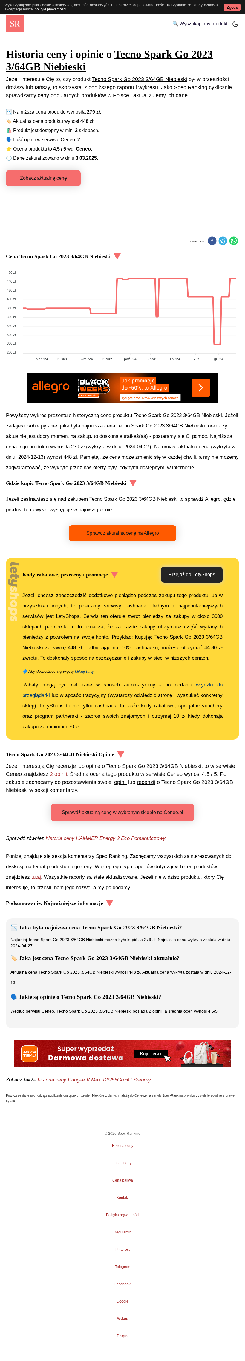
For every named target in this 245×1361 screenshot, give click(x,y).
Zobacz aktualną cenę (43, 178)
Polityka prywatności (122, 1215)
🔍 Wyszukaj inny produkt (199, 23)
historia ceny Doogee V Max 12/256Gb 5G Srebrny (94, 1080)
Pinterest (122, 1249)
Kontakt (123, 1198)
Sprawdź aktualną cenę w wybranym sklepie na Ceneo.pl (122, 812)
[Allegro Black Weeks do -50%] (122, 388)
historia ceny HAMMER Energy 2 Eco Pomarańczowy (105, 838)
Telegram (122, 1267)
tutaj (36, 877)
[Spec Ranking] (15, 23)
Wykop (122, 1319)
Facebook (122, 1284)
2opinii (58, 774)
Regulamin (122, 1232)
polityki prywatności (50, 9)
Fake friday (122, 1163)
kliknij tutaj (84, 671)
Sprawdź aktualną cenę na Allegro (122, 533)
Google (122, 1301)
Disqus (122, 1336)
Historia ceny (122, 1146)
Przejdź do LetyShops (192, 574)
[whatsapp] (233, 241)
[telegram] (222, 241)
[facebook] (212, 241)
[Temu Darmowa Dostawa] (122, 1053)
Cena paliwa (122, 1180)
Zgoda (232, 7)
